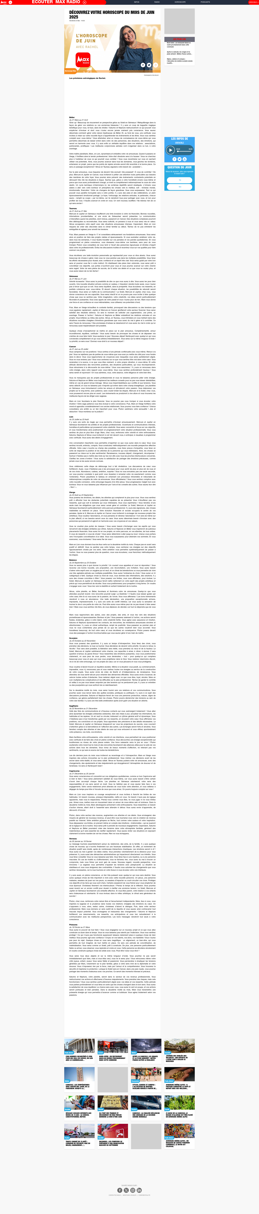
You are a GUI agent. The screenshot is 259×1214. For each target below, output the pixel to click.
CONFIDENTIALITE (144, 1195)
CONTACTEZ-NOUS (115, 1195)
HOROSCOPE (180, 2)
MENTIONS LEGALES (129, 1195)
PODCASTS (205, 2)
